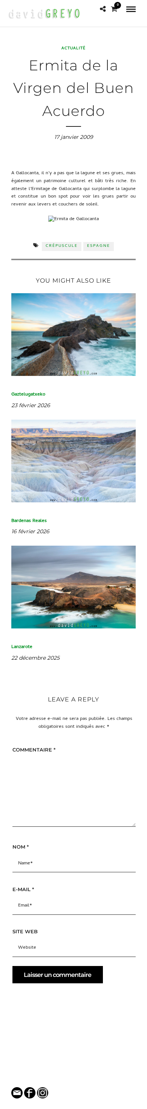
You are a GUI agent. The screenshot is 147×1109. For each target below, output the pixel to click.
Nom (20, 847)
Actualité (73, 48)
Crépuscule (62, 246)
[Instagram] (78, 1078)
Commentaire (33, 750)
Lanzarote (21, 647)
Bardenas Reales (29, 521)
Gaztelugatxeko (28, 395)
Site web (25, 931)
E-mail (23, 889)
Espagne (98, 246)
